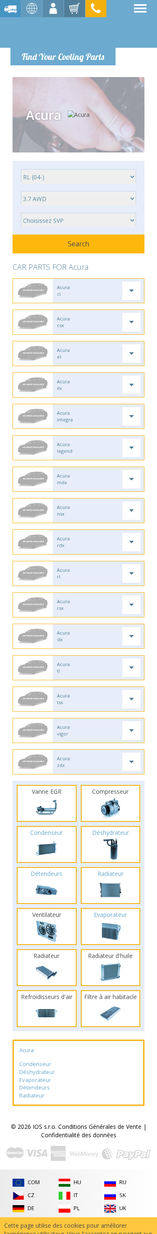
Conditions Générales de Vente (100, 1127)
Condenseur (35, 1064)
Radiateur (31, 1095)
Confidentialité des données (78, 1135)
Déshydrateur (37, 1072)
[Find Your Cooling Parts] (62, 32)
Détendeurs (34, 1087)
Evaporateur (35, 1080)
